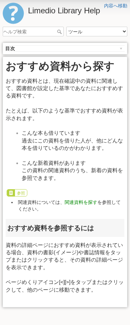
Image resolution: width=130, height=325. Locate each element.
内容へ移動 (115, 5)
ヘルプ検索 (60, 31)
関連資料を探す (81, 202)
